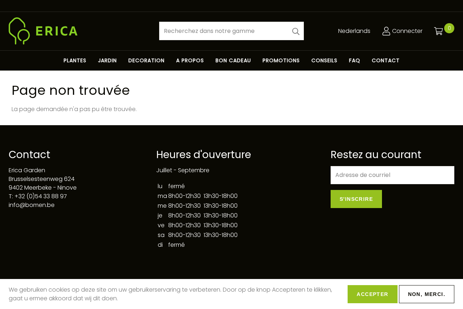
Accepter (372, 294)
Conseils (324, 60)
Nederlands (354, 31)
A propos (190, 60)
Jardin (107, 60)
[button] (296, 31)
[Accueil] (78, 31)
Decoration (146, 60)
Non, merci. (426, 294)
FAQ (354, 60)
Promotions (281, 60)
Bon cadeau (233, 60)
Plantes (75, 60)
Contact (386, 60)
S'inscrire (356, 199)
